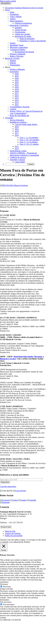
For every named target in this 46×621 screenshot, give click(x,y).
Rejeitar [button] (27, 542)
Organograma (20, 32)
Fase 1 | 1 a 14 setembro (29, 138)
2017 (17, 94)
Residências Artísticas (18, 122)
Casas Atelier (20, 162)
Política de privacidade (13, 536)
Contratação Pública (17, 50)
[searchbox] (16, 164)
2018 (17, 91)
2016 (17, 96)
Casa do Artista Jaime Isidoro (26, 124)
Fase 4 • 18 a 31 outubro (29, 144)
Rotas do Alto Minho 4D (19, 116)
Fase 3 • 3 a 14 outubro (29, 142)
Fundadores (14, 14)
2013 (17, 102)
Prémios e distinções (18, 54)
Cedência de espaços (18, 157)
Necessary (7, 587)
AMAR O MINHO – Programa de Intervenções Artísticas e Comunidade (24, 154)
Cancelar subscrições (8, 486)
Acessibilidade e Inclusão (19, 107)
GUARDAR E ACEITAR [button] (10, 620)
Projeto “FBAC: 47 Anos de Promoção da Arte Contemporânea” (26, 112)
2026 (17, 74)
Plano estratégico (16, 21)
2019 (17, 89)
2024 (17, 78)
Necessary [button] (4, 584)
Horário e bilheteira (17, 69)
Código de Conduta (22, 34)
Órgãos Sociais (20, 30)
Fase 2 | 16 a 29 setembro (29, 140)
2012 (17, 105)
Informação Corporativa (19, 25)
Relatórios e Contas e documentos (33, 41)
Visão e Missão (16, 17)
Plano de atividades (27, 39)
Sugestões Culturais (17, 160)
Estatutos (18, 28)
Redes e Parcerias (16, 56)
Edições (13, 63)
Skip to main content (8, 1)
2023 (17, 80)
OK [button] (22, 542)
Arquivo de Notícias (13, 533)
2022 (17, 83)
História (13, 61)
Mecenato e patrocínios (19, 47)
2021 (17, 85)
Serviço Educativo (17, 120)
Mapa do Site (10, 531)
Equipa (12, 43)
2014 (17, 100)
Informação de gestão (23, 36)
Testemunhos (15, 65)
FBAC (7, 10)
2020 (17, 87)
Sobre (12, 12)
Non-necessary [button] (6, 602)
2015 (17, 98)
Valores (13, 19)
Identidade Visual (16, 45)
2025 (17, 76)
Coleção (13, 109)
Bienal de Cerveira (12, 58)
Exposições (14, 72)
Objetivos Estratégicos (23, 23)
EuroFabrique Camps (18, 151)
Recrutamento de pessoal (24, 52)
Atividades (9, 118)
